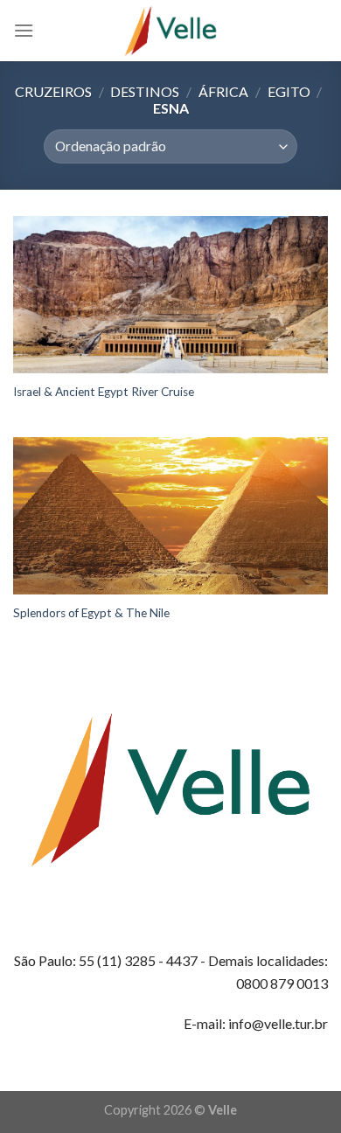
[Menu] (23, 30)
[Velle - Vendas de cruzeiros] (170, 30)
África (223, 91)
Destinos (144, 91)
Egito (289, 91)
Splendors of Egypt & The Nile (91, 613)
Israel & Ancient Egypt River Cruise (103, 392)
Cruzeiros (53, 91)
